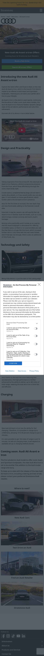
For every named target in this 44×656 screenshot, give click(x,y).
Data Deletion (10, 371)
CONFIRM (13, 363)
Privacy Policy (34, 371)
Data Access (22, 371)
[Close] (40, 285)
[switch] (35, 328)
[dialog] (22, 328)
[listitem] (22, 323)
